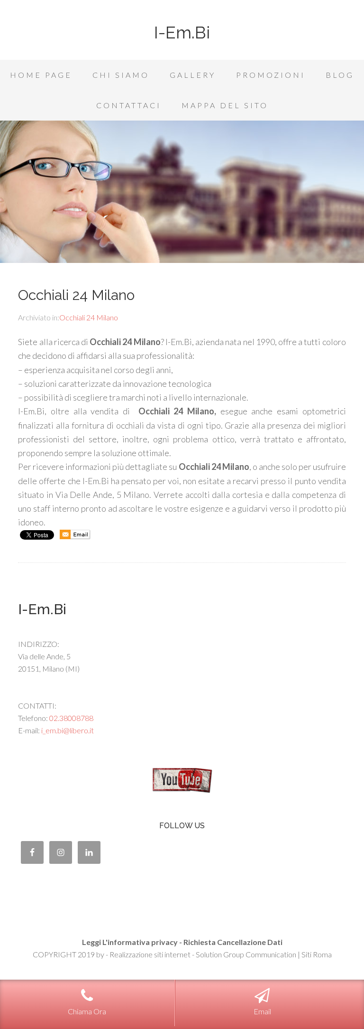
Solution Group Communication (246, 954)
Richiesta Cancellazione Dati (232, 941)
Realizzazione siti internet (150, 954)
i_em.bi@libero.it (67, 730)
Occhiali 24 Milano (76, 295)
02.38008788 (71, 717)
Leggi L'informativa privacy (130, 941)
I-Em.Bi (182, 32)
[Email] (75, 536)
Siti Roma (316, 954)
